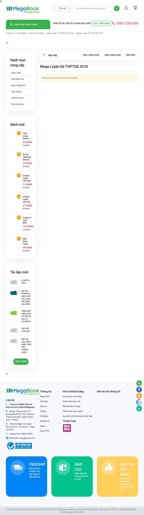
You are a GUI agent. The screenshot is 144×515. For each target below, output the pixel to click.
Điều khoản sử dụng (71, 406)
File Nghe (75, 23)
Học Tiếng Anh (102, 23)
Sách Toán (16, 73)
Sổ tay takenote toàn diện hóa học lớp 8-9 (27, 157)
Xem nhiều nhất (91, 55)
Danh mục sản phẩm (25, 24)
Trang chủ (10, 33)
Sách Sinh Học (17, 104)
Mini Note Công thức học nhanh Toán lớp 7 (27, 241)
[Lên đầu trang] (139, 408)
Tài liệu (65, 23)
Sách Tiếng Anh (18, 85)
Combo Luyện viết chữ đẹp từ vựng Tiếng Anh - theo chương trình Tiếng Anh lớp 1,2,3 (26, 178)
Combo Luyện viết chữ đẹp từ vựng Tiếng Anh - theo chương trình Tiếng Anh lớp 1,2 (26, 199)
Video (42, 426)
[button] (16, 42)
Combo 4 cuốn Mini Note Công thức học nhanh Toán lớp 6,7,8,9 (27, 220)
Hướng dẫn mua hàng (72, 396)
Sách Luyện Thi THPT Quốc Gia (60, 33)
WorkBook (44, 421)
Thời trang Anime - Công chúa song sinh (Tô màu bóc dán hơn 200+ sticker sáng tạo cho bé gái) (27, 136)
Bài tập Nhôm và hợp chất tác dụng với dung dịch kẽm (26, 297)
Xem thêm (21, 361)
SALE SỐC (86, 23)
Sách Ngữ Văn (17, 79)
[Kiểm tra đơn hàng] (139, 396)
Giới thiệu (44, 401)
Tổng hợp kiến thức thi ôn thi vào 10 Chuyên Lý (26, 316)
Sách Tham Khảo (36, 33)
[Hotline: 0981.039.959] (139, 383)
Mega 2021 (45, 396)
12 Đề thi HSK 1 (25, 281)
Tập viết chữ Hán (25, 329)
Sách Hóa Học (17, 98)
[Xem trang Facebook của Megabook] (139, 389)
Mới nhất (130, 55)
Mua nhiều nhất (113, 55)
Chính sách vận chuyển (73, 411)
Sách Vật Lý (16, 92)
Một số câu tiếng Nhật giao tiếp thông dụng (26, 345)
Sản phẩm (21, 33)
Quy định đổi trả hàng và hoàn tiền (78, 416)
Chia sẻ (57, 23)
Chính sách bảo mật (71, 401)
